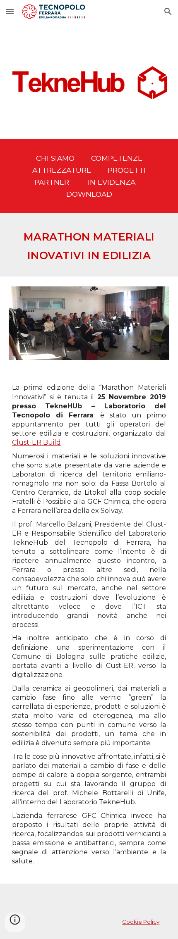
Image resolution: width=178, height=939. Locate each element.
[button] (10, 11)
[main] (89, 176)
